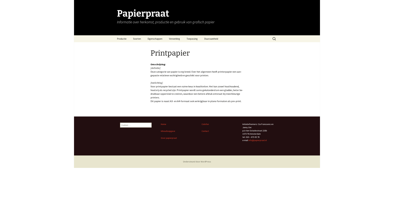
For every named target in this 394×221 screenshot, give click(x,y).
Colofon (205, 124)
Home (163, 124)
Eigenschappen (155, 38)
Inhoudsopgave (168, 131)
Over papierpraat (169, 138)
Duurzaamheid (211, 38)
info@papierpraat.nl (257, 140)
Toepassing (192, 38)
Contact (205, 131)
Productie (122, 38)
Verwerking (174, 38)
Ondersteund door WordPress (197, 161)
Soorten (137, 38)
